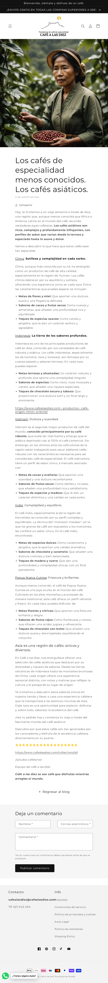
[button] (10, 26)
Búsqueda (61, 899)
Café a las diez (47, 976)
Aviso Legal (62, 921)
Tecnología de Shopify (64, 976)
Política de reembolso (69, 929)
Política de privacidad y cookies (75, 914)
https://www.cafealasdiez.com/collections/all (46, 752)
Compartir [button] (25, 205)
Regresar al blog (56, 792)
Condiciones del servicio (70, 907)
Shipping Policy (65, 936)
